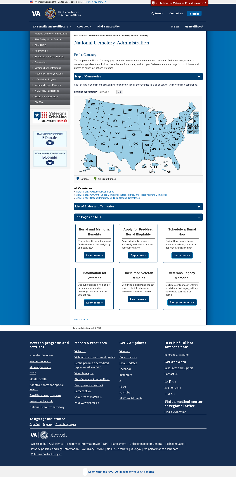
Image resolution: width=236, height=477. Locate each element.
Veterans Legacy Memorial (48, 68)
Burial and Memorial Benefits (49, 56)
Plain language (174, 443)
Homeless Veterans (41, 355)
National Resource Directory (47, 407)
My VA (175, 26)
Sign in (194, 13)
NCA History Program (45, 79)
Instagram (125, 375)
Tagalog (47, 424)
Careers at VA (82, 391)
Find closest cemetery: (86, 92)
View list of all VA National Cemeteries (95, 191)
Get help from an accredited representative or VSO (91, 365)
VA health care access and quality (94, 357)
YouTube (124, 392)
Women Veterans (40, 361)
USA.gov (136, 449)
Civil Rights (56, 443)
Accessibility (38, 443)
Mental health (38, 379)
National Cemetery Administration (51, 33)
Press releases (128, 357)
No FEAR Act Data (117, 449)
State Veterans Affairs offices (92, 379)
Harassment (118, 443)
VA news (124, 351)
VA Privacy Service (93, 449)
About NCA (40, 45)
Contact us (176, 13)
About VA (82, 26)
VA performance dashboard (161, 449)
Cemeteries (40, 62)
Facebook (125, 369)
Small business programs (45, 395)
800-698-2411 (172, 388)
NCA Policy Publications (47, 91)
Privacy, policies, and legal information (55, 449)
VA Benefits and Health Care (50, 26)
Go (119, 92)
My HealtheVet (194, 26)
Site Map (39, 102)
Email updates (128, 363)
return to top (80, 319)
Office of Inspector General (145, 443)
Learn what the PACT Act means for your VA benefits (121, 471)
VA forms (80, 351)
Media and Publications (46, 96)
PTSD (33, 373)
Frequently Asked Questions (49, 73)
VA (75, 35)
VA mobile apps (83, 373)
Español (35, 424)
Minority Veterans (40, 367)
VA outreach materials (88, 397)
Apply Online (41, 51)
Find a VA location (175, 412)
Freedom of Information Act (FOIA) (87, 443)
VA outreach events (41, 401)
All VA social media (130, 398)
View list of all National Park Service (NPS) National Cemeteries (108, 198)
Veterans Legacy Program (48, 85)
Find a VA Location (108, 26)
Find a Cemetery (122, 35)
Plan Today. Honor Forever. (48, 39)
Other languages (65, 424)
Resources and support (178, 368)
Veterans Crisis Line (176, 354)
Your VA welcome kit (86, 403)
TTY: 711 (169, 394)
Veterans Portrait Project (46, 454)
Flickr (122, 386)
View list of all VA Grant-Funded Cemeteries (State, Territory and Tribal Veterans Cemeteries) (122, 195)
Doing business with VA (88, 385)
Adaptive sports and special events (47, 387)
